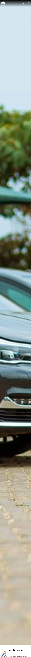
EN (23, 3)
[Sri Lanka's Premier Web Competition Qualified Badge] (4, 653)
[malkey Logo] (3, 3)
